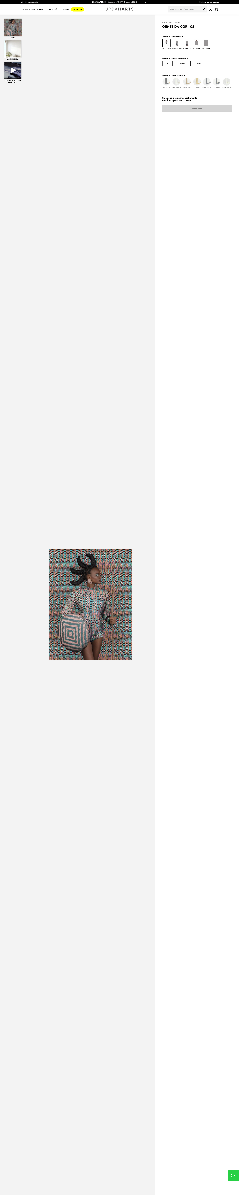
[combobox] (187, 9)
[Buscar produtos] (205, 9)
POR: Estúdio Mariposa (171, 23)
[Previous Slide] (85, 2)
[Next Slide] (145, 2)
